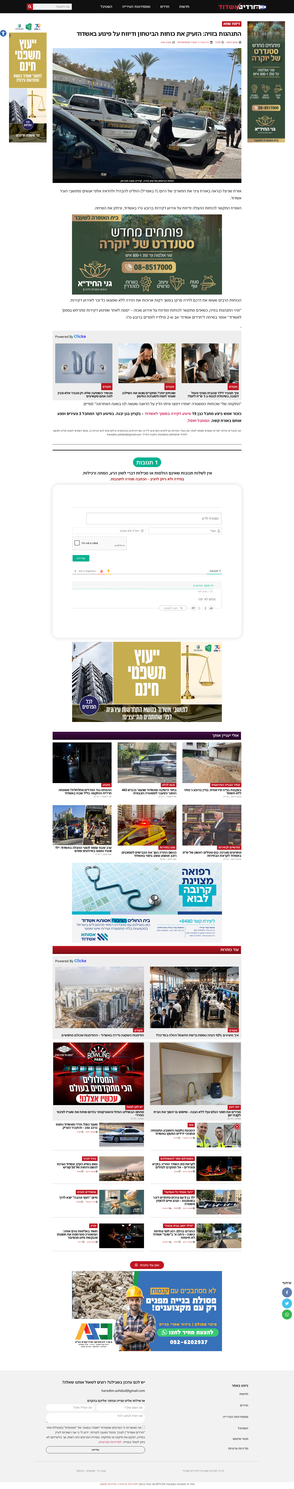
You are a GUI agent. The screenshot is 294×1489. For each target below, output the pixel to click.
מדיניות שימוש (108, 1484)
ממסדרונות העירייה (136, 6)
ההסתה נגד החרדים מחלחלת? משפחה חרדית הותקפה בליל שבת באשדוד (85, 791)
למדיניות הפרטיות (110, 1442)
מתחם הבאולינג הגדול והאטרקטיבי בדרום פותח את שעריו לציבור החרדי (100, 1113)
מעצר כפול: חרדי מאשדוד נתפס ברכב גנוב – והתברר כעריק (77, 1126)
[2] (147, 942)
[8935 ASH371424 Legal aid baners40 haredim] (28, 141)
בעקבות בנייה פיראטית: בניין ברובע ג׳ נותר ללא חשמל (212, 791)
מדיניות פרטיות (238, 1448)
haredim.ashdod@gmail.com (123, 1390)
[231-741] (266, 141)
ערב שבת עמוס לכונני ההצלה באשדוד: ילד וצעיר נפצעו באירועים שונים (83, 849)
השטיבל (106, 6)
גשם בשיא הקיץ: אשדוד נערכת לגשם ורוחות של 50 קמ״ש (77, 1165)
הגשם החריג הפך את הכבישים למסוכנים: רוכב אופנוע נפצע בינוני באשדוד (148, 854)
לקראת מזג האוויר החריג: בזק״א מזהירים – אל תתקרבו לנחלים (173, 1165)
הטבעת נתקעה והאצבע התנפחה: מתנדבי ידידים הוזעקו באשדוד (172, 1132)
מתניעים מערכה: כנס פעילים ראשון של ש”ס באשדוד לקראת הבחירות (212, 854)
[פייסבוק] (287, 1292)
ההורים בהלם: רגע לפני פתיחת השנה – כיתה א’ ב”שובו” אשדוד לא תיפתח (174, 1234)
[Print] (147, 293)
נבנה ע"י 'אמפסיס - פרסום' (91, 1471)
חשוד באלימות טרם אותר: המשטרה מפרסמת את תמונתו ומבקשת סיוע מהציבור (77, 1234)
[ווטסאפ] (287, 1314)
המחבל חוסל (199, 420)
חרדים (164, 6)
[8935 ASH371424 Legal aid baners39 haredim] (147, 721)
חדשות (184, 6)
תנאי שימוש (240, 1439)
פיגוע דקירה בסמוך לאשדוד (168, 413)
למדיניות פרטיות (128, 1484)
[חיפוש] (30, 7)
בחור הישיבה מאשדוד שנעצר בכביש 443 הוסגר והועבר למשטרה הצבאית (149, 791)
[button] (3, 33)
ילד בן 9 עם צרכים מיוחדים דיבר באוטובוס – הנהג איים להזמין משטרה (174, 1200)
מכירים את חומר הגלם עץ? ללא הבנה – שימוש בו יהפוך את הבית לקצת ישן (197, 1113)
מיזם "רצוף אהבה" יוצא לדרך (78, 1197)
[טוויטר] (287, 1303)
